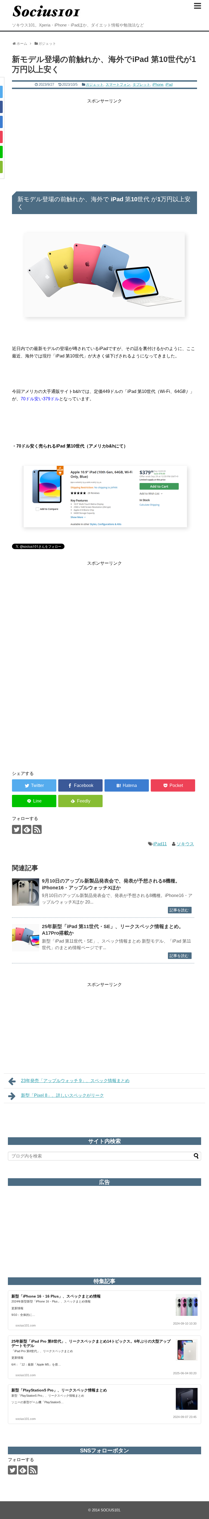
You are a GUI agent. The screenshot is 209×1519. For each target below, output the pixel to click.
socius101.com (26, 1325)
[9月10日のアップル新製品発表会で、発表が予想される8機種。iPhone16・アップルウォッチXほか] (25, 892)
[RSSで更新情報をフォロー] (37, 829)
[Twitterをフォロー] (16, 829)
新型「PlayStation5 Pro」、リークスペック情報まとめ (59, 1390)
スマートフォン (118, 84)
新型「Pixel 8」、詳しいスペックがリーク (62, 1095)
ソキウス (185, 844)
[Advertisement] (104, 143)
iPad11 (160, 844)
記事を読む (179, 910)
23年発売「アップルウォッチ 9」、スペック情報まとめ (75, 1080)
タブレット (141, 84)
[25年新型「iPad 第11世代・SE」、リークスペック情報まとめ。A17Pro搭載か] (25, 937)
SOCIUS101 (110, 1510)
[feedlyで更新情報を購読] (26, 829)
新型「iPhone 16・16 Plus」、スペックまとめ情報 (56, 1296)
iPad (169, 84)
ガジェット (94, 84)
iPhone (157, 84)
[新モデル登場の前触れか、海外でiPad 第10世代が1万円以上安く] (126, 785)
